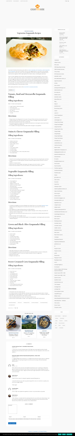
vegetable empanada (34, 302)
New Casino (56, 232)
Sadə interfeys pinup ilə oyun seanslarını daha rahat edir (63, 38)
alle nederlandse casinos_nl (60, 78)
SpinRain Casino (57, 279)
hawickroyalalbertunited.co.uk (60, 188)
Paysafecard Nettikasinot (59, 241)
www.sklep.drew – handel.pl (60, 300)
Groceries (56, 182)
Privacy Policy (43, 431)
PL (54, 246)
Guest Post (56, 184)
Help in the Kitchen (58, 191)
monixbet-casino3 (58, 225)
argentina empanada (12, 302)
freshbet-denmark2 (58, 170)
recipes (64, 325)
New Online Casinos (58, 234)
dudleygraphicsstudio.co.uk (60, 152)
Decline (64, 434)
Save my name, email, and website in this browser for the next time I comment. (25, 418)
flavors (66, 320)
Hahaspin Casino (57, 186)
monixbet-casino (57, 223)
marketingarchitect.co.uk (59, 214)
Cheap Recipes (9, 1)
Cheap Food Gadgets (58, 124)
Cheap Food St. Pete (58, 129)
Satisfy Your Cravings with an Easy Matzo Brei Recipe (44, 334)
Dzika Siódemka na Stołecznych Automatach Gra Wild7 (63, 51)
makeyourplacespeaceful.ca (60, 209)
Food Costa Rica (15, 332)
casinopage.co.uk (57, 120)
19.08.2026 (56, 60)
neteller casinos (57, 227)
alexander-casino (57, 76)
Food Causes (57, 163)
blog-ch (56, 103)
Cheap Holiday (57, 131)
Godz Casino (57, 179)
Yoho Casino (57, 302)
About (30, 431)
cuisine (56, 320)
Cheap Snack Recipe (58, 138)
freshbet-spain (57, 172)
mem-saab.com (57, 216)
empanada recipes (26, 302)
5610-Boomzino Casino (59, 74)
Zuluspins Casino (57, 307)
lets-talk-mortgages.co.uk (59, 198)
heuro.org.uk (57, 193)
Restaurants (16, 1)
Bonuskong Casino (58, 108)
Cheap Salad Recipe (58, 136)
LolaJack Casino (57, 205)
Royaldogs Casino (58, 260)
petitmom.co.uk (57, 244)
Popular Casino (57, 248)
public (55, 253)
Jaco (56, 325)
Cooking (56, 318)
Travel (56, 327)
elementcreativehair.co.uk (59, 154)
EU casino (56, 159)
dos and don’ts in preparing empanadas (30, 86)
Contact (35, 431)
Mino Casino (57, 218)
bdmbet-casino (57, 94)
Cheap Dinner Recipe (28, 330)
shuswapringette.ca (58, 264)
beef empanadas (39, 70)
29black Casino (57, 62)
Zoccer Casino (57, 305)
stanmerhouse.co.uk (58, 282)
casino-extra (57, 117)
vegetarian (61, 327)
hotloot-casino (57, 195)
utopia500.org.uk (57, 293)
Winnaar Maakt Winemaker (62, 33)
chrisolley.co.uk (57, 140)
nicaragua (56, 237)
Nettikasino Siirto (58, 230)
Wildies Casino (57, 296)
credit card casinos (58, 145)
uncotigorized (57, 289)
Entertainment (57, 156)
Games (55, 175)
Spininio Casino (57, 277)
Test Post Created (62, 42)
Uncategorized (57, 286)
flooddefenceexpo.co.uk (59, 161)
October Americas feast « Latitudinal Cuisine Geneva (22, 346)
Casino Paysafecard (58, 115)
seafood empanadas (46, 70)
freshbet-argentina (58, 168)
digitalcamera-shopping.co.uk (60, 149)
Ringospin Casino (58, 257)
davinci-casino (57, 147)
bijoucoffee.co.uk (57, 99)
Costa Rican (62, 318)
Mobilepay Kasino (58, 221)
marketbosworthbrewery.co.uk (60, 211)
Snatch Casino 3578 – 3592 (59, 273)
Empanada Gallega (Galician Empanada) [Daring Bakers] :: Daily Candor (26, 355)
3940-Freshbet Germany (59, 69)
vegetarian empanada (43, 302)
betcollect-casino (57, 97)
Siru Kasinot (56, 267)
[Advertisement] (37, 19)
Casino (55, 110)
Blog (55, 101)
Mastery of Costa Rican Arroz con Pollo (29, 333)
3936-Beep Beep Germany (59, 67)
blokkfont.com (57, 106)
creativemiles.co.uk (58, 142)
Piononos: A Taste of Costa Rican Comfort (13, 335)
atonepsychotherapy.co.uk (59, 87)
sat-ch (55, 262)
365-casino (56, 64)
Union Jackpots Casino (59, 291)
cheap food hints (24, 1)
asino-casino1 (57, 85)
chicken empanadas (31, 70)
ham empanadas (12, 71)
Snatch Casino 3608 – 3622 (59, 275)
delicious (60, 320)
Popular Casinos (57, 250)
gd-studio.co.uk (57, 177)
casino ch (56, 113)
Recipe (60, 325)
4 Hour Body (57, 71)
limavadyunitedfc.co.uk (59, 200)
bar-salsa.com (57, 92)
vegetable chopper (45, 205)
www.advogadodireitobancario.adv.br (62, 298)
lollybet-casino (57, 207)
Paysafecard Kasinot (58, 239)
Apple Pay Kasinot (58, 80)
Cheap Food (20, 302)
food (56, 323)
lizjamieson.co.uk (57, 202)
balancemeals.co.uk (58, 90)
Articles (55, 83)
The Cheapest (57, 284)
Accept (60, 434)
